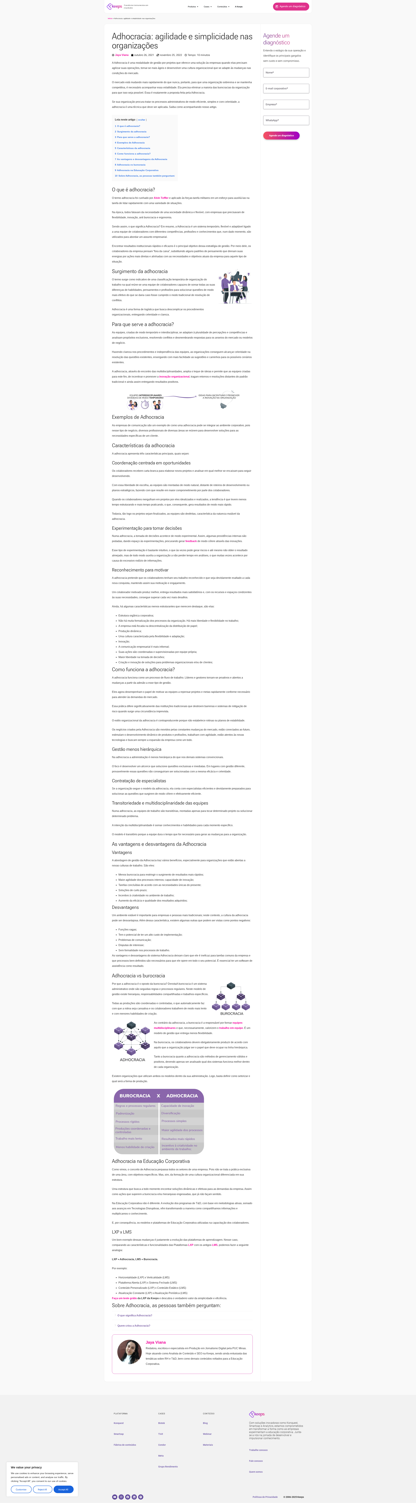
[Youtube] (114, 1497)
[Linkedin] (134, 1497)
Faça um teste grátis (124, 1298)
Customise (21, 1489)
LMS (215, 1245)
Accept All (63, 1489)
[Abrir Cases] (211, 6)
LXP (190, 1245)
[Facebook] (127, 1497)
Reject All (42, 1489)
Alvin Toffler (161, 198)
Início (110, 18)
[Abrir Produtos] (198, 6)
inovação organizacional (174, 376)
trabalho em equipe (231, 1028)
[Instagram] (121, 1497)
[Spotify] (140, 1497)
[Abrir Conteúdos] (229, 6)
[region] (42, 1479)
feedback (191, 541)
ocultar (141, 120)
